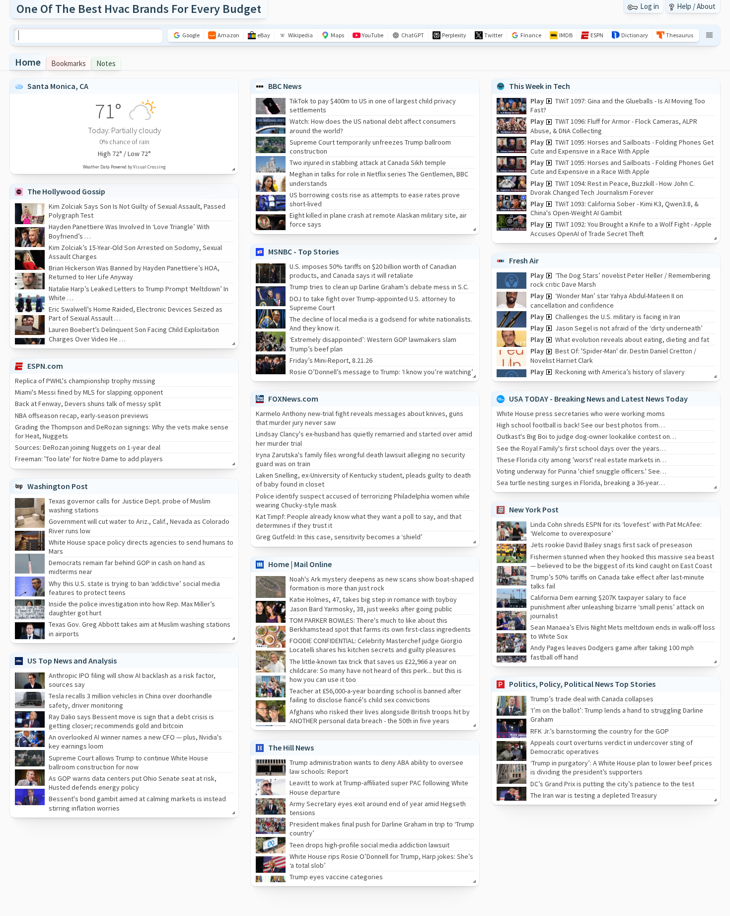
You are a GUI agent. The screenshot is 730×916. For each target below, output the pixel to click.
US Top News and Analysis (72, 661)
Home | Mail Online (300, 564)
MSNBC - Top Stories (303, 251)
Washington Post (57, 486)
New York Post (534, 509)
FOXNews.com (293, 399)
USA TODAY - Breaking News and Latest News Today (598, 399)
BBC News (284, 86)
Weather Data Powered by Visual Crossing (124, 166)
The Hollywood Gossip (66, 191)
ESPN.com (45, 366)
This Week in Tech (539, 86)
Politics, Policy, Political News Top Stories (582, 684)
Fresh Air (524, 260)
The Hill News (291, 747)
